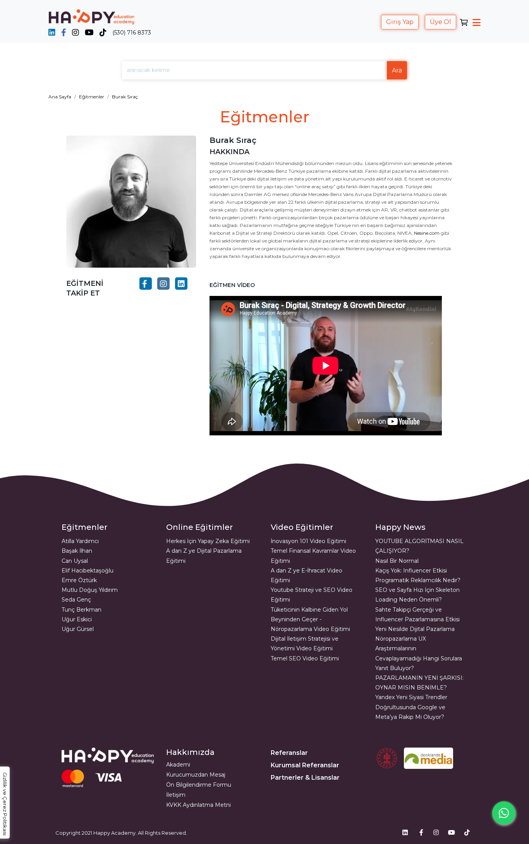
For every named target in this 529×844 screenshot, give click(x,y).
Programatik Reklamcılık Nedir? (417, 580)
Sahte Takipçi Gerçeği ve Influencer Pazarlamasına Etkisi (417, 614)
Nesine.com (427, 233)
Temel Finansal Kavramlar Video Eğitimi (313, 555)
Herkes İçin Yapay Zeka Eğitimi (208, 541)
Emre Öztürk (79, 580)
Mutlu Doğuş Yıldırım (90, 589)
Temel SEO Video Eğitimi (305, 658)
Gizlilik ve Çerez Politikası (5, 803)
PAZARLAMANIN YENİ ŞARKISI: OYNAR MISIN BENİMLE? (419, 682)
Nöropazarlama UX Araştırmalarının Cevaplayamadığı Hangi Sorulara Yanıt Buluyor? (418, 653)
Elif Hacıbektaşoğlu (87, 570)
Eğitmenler (91, 97)
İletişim (175, 794)
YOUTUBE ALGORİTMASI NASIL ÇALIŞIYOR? (419, 546)
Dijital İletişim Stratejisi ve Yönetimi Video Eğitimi (304, 643)
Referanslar (289, 752)
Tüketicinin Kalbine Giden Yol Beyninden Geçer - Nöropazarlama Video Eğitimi (310, 619)
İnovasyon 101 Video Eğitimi (308, 541)
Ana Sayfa (59, 97)
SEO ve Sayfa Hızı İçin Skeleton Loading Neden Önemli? (417, 594)
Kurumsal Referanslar (305, 765)
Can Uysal (75, 560)
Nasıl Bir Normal (397, 560)
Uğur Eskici (77, 619)
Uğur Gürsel (78, 629)
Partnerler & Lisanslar (305, 777)
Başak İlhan (77, 550)
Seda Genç (76, 599)
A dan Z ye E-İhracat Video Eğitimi (306, 575)
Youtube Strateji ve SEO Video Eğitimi (311, 594)
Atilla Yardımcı (80, 541)
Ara (397, 70)
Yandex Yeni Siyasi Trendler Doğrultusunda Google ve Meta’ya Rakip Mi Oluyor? (411, 707)
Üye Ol (440, 22)
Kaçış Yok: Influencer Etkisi (411, 570)
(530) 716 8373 (131, 32)
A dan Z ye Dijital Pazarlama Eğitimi (204, 555)
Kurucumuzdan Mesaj (195, 774)
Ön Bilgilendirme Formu (198, 784)
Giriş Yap (400, 22)
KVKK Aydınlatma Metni (198, 804)
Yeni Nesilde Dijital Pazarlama (415, 629)
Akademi (178, 764)
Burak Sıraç (125, 97)
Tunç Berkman (81, 609)
